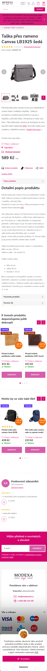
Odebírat (37, 548)
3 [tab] (24, 383)
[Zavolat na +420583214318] (28, 3)
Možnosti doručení (12, 152)
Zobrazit (11, 375)
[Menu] (43, 3)
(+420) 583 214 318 (25, 601)
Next (43, 322)
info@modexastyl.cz (26, 596)
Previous (39, 322)
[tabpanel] (12, 353)
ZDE (36, 652)
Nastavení (23, 667)
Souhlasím (25, 659)
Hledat (39, 9)
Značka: (7, 174)
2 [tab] (22, 383)
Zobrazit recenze (17, 487)
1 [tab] (20, 383)
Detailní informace (34, 129)
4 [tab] (27, 383)
